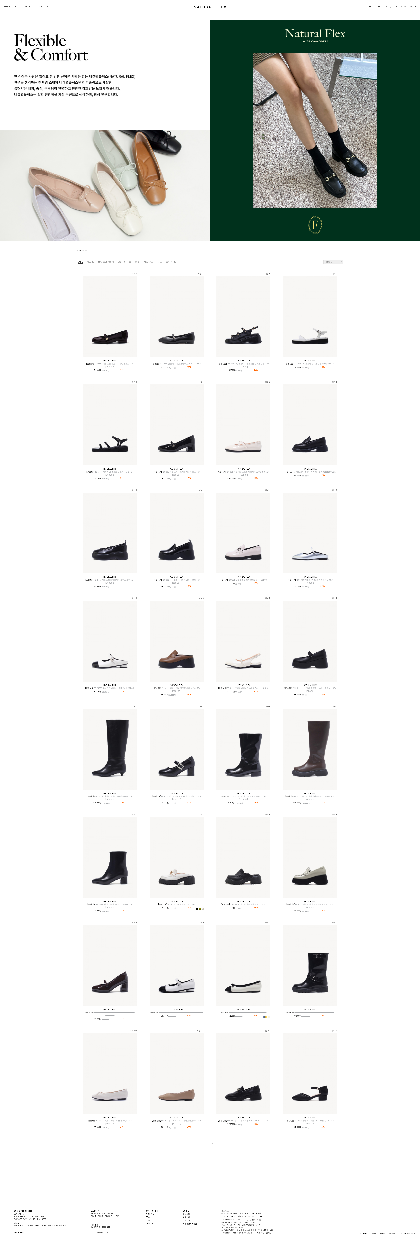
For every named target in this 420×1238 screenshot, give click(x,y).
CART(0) (389, 7)
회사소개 (186, 1214)
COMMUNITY (42, 7)
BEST (17, 7)
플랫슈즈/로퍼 (106, 261)
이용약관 (186, 1220)
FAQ (148, 1217)
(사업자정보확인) (254, 1220)
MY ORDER (400, 7)
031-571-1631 (232, 1216)
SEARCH (412, 7)
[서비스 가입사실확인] (263, 1233)
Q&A (148, 1220)
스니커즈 (171, 261)
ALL (80, 261)
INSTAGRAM (15, 1232)
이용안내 (186, 1217)
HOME (7, 7)
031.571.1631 (20, 1214)
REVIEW (150, 1224)
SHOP (27, 7)
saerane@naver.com (253, 1216)
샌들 (137, 261)
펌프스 (90, 261)
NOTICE (150, 1214)
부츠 (159, 261)
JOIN (379, 7)
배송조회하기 (102, 1232)
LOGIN (371, 7)
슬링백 (121, 261)
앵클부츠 (148, 261)
